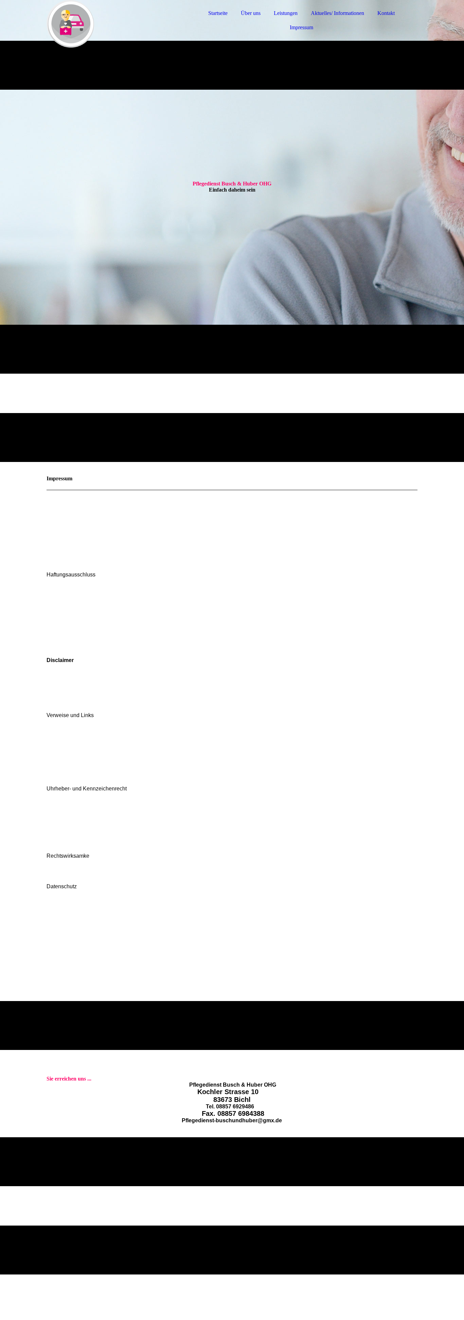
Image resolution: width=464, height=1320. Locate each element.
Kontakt (386, 13)
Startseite (218, 13)
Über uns (251, 13)
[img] (106, 24)
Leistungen (286, 13)
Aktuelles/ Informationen (337, 13)
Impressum (301, 27)
